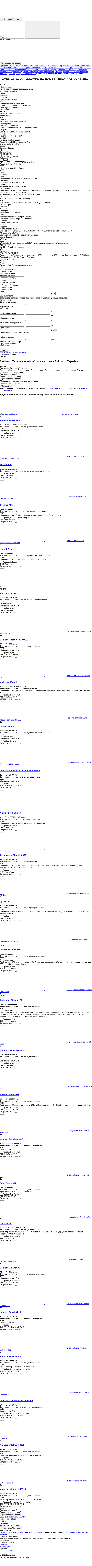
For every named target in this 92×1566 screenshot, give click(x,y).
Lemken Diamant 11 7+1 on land (16, 1400)
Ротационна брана (10, 420)
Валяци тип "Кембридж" (47, 70)
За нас (2, 1525)
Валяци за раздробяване (10, 72)
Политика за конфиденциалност (30, 1532)
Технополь (6, 464)
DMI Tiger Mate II (8, 682)
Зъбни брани (82, 70)
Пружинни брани (7, 70)
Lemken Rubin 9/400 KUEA (14, 640)
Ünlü (34, 74)
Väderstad (27, 74)
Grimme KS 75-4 (8, 505)
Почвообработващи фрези (25, 70)
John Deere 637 (8, 1183)
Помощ (9, 1525)
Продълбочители (76, 68)
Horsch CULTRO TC (10, 593)
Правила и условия (8, 1532)
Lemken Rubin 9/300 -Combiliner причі (20, 770)
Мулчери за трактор (44, 68)
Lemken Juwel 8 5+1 (10, 1312)
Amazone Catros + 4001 (12, 1356)
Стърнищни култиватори (25, 68)
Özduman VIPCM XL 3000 (13, 855)
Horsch (71, 72)
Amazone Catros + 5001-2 (13, 1489)
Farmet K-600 (7, 726)
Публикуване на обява (10, 379)
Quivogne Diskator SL (11, 1000)
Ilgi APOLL (5, 901)
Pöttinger (19, 74)
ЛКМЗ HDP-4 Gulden (10, 813)
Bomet (65, 72)
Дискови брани (41, 66)
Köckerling (4, 74)
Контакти (16, 1525)
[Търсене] (42, 30)
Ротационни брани (61, 68)
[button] (46, 51)
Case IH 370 (6, 1223)
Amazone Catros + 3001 (12, 1445)
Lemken (12, 74)
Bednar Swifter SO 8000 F (13, 1050)
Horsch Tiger (6, 549)
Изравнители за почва (67, 70)
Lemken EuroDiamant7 (12, 1139)
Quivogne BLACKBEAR (12, 950)
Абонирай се (6, 386)
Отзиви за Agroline (71, 1532)
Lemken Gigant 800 (10, 1268)
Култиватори (53, 66)
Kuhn (76, 72)
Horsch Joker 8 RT (9, 1094)
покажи (4, 350)
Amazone (58, 72)
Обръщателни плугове (68, 66)
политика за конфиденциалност (60, 388)
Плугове (87, 68)
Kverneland (83, 72)
